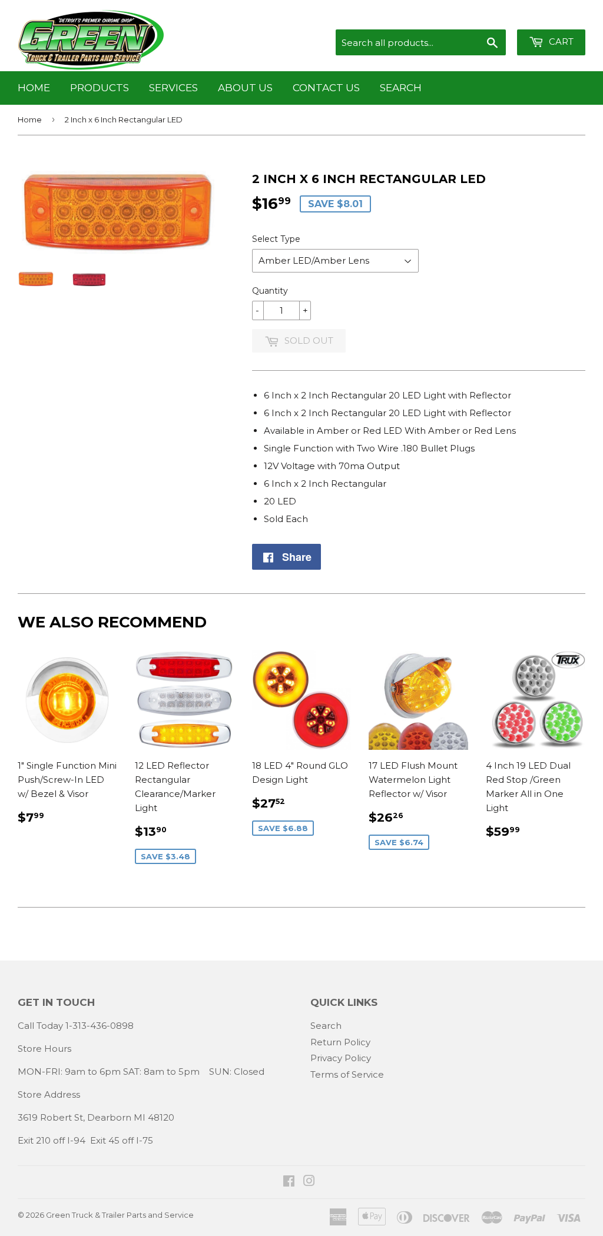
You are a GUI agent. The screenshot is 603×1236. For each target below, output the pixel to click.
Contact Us (326, 88)
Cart (560, 41)
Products (99, 88)
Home (34, 88)
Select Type (276, 239)
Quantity (270, 290)
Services (173, 88)
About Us (245, 88)
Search (401, 88)
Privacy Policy (340, 1058)
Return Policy (340, 1042)
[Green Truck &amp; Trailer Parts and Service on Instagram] (309, 1182)
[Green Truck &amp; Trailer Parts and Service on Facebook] (289, 1182)
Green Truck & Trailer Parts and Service (120, 1215)
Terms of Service (347, 1074)
